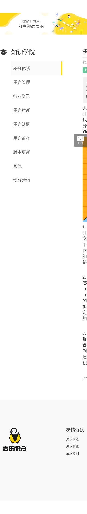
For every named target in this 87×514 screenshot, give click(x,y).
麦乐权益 (72, 446)
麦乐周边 (72, 439)
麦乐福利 (72, 453)
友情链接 (75, 429)
